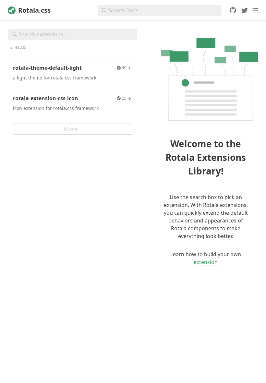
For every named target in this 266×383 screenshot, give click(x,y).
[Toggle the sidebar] (255, 10)
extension (206, 262)
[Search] (12, 34)
